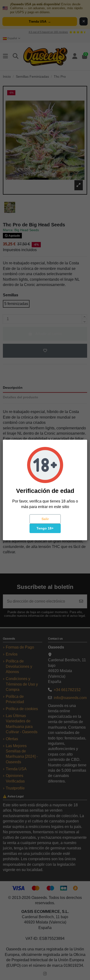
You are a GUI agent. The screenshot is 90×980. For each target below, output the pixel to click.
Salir (45, 519)
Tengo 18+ (45, 528)
